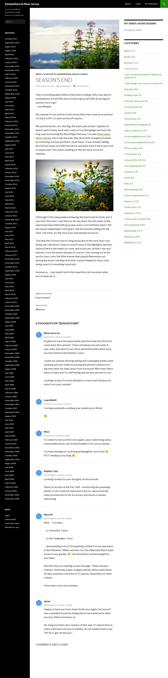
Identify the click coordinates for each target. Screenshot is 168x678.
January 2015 (11, 82)
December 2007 (12, 400)
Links (138, 4)
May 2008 (9, 381)
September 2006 (12, 459)
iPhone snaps (131, 148)
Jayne (47, 601)
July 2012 (9, 192)
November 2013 (12, 133)
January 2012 (11, 215)
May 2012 (9, 200)
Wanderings (64, 74)
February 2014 (11, 121)
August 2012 (10, 188)
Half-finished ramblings (136, 124)
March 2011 (10, 247)
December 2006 (12, 447)
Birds (39, 74)
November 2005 (12, 498)
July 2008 (9, 373)
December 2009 (12, 306)
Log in (7, 515)
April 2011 (9, 243)
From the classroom (134, 101)
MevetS (48, 514)
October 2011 (11, 223)
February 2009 (11, 345)
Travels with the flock (135, 219)
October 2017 (11, 39)
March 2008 (10, 388)
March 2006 (10, 483)
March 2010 (10, 294)
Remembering (131, 189)
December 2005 (12, 495)
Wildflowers (79, 74)
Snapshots (129, 213)
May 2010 (9, 286)
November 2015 (12, 70)
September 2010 (12, 270)
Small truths (130, 207)
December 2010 (12, 259)
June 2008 (9, 377)
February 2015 (11, 78)
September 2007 (12, 412)
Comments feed (12, 523)
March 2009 (10, 341)
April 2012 (9, 204)
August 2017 (10, 46)
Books (127, 56)
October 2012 (11, 184)
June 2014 (9, 105)
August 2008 (10, 369)
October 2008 (11, 361)
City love (128, 68)
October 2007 (11, 408)
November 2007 (12, 404)
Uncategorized (131, 224)
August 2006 (10, 463)
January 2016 (11, 62)
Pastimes (129, 171)
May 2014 (9, 109)
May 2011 (9, 239)
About (128, 4)
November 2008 (12, 357)
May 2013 (9, 156)
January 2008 (11, 396)
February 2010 (11, 298)
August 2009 (10, 322)
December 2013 (12, 129)
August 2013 (10, 145)
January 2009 (11, 349)
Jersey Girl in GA (132, 160)
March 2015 (10, 74)
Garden (128, 112)
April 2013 (9, 160)
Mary (47, 431)
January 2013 (11, 172)
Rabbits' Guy (51, 471)
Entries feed (10, 519)
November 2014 (12, 86)
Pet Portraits (151, 4)
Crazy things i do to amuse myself (141, 83)
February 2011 (11, 251)
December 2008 (12, 353)
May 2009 (9, 333)
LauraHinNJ (50, 400)
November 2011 (12, 219)
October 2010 (11, 267)
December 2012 (12, 176)
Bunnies (128, 62)
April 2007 (9, 432)
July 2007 (9, 420)
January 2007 (11, 443)
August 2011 (10, 227)
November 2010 (12, 263)
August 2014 (10, 97)
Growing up (130, 118)
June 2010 (9, 282)
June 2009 (9, 329)
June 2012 (9, 196)
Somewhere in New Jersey (22, 4)
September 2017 (12, 42)
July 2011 (9, 231)
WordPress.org (12, 527)
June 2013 (9, 153)
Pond (127, 177)
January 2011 (11, 255)
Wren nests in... (52, 333)
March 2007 (10, 436)
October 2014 (11, 90)
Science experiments (135, 195)
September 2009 (12, 318)
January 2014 (11, 125)
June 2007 (9, 424)
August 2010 (10, 274)
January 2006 (11, 491)
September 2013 (12, 141)
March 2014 (10, 117)
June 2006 (9, 471)
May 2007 (9, 428)
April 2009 (9, 337)
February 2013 (11, 168)
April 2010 (9, 290)
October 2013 (11, 137)
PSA (126, 183)
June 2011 (9, 235)
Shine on (41, 307)
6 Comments (82, 86)
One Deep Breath (133, 165)
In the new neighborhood (137, 142)
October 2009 (11, 314)
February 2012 (11, 211)
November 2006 (12, 451)
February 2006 (11, 487)
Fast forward (44, 295)
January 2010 (11, 302)
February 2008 (11, 392)
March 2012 (10, 208)
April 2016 (9, 54)
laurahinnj (65, 86)
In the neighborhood (134, 136)
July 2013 (9, 149)
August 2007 (10, 416)
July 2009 (9, 326)
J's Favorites (49, 74)
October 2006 (11, 455)
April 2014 (9, 113)
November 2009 (12, 310)
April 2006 (9, 479)
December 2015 (12, 66)
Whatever (129, 236)
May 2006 (9, 475)
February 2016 (11, 58)
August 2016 (10, 50)
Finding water (131, 95)
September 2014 (12, 94)
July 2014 (9, 101)
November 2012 (12, 180)
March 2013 (10, 164)
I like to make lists (133, 130)
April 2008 (9, 384)
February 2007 (11, 440)
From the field (131, 106)
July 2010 (9, 278)
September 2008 (12, 365)
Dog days (129, 89)
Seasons (128, 201)
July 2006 (9, 467)
